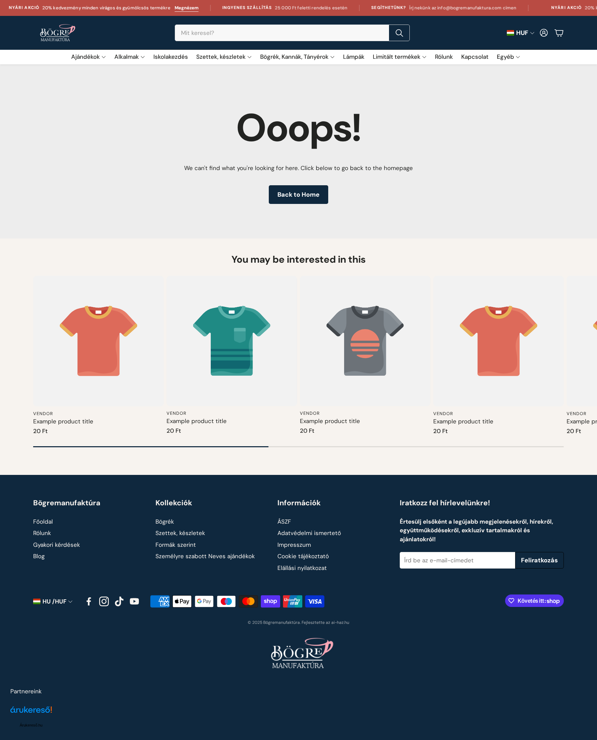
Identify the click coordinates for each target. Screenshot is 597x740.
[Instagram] (104, 601)
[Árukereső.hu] (31, 713)
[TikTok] (119, 601)
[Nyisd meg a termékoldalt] (98, 341)
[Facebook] (89, 601)
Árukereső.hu (31, 725)
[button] (292, 33)
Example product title (63, 421)
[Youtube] (134, 601)
